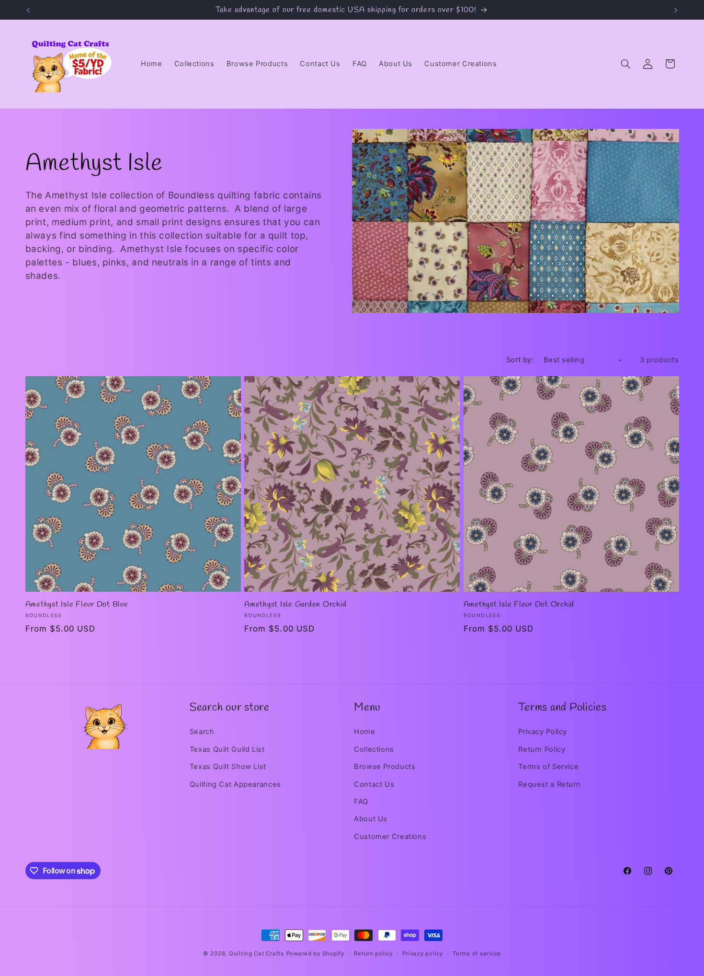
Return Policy (541, 749)
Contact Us (374, 784)
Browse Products (384, 766)
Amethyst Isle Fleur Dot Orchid (519, 604)
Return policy (373, 953)
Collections (374, 749)
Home (364, 731)
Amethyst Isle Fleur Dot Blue (76, 604)
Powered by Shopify (315, 953)
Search (202, 731)
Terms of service (477, 953)
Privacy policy (422, 953)
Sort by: (520, 360)
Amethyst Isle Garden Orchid (295, 604)
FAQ (361, 801)
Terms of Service (548, 766)
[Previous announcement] (28, 10)
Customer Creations (390, 836)
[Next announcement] (675, 10)
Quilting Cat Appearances (235, 784)
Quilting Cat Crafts (256, 953)
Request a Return (549, 784)
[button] (625, 64)
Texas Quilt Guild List (227, 749)
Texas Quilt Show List (228, 766)
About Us (370, 819)
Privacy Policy (542, 731)
